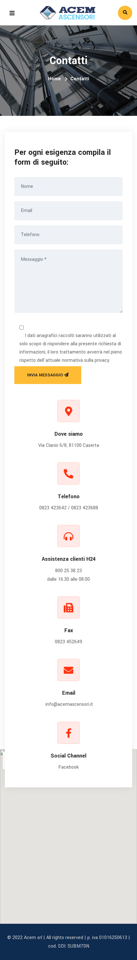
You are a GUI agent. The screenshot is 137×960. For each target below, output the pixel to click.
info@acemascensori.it (69, 704)
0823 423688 (84, 508)
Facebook (68, 767)
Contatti (79, 79)
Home (54, 79)
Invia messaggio (45, 375)
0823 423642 (53, 508)
